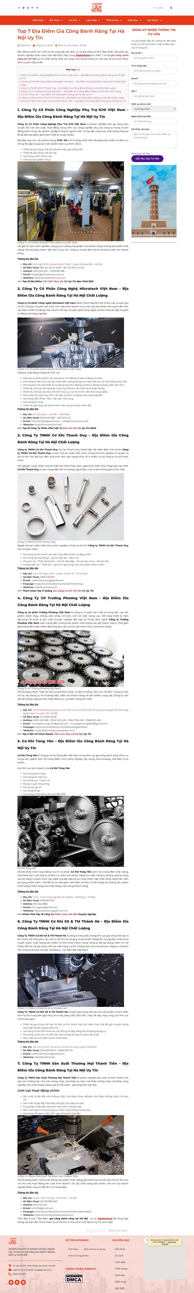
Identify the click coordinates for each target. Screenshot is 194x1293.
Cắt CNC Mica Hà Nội (55, 281)
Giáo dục (133, 20)
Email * (135, 78)
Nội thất (120, 1288)
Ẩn (78, 69)
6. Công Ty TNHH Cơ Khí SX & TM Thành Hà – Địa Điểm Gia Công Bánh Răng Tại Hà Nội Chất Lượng (71, 97)
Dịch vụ (62, 45)
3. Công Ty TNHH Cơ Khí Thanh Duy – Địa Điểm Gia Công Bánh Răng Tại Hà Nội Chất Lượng (67, 88)
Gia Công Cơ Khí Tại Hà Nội (69, 590)
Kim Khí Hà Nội (72, 428)
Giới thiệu (38, 20)
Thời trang (112, 20)
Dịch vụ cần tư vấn (141, 104)
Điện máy (120, 1281)
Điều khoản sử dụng (95, 1249)
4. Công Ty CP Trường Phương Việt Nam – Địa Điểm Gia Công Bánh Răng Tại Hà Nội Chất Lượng (70, 91)
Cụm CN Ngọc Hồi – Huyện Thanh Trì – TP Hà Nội (60, 573)
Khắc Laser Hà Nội (66, 914)
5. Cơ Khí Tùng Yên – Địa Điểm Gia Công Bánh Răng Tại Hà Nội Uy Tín (55, 94)
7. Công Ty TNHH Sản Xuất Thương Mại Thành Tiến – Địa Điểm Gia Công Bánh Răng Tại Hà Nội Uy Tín (72, 101)
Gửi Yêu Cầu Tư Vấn (147, 158)
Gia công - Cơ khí (77, 45)
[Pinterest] (17, 1282)
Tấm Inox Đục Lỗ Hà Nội (68, 734)
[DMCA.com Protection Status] (87, 1279)
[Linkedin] (23, 1282)
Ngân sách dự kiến (141, 116)
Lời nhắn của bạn (140, 129)
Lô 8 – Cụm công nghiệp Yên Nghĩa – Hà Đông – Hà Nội (64, 897)
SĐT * (134, 91)
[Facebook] (11, 1282)
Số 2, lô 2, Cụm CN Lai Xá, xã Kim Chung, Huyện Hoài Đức (65, 1047)
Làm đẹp (91, 20)
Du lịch (73, 20)
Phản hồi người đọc (78, 1255)
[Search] (172, 8)
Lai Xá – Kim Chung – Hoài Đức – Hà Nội (55, 1198)
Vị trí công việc (139, 66)
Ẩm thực (54, 20)
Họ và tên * (137, 53)
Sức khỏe (152, 20)
